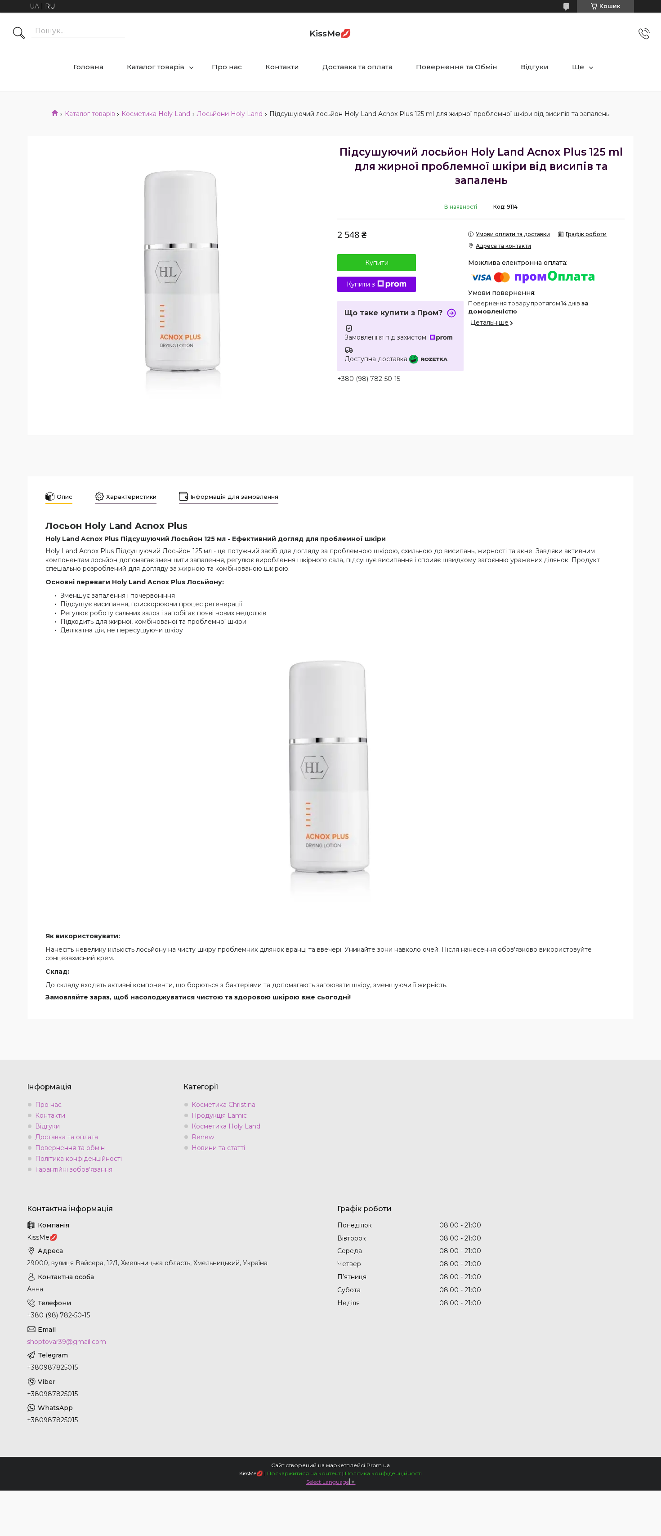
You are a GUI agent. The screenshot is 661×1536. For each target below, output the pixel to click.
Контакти (282, 67)
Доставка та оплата (357, 67)
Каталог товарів (155, 67)
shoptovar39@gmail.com (66, 1342)
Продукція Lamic (219, 1115)
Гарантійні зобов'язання (73, 1169)
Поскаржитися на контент (304, 1473)
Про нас (227, 67)
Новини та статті (218, 1148)
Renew (203, 1137)
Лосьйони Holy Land (230, 114)
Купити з (361, 284)
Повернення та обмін (70, 1148)
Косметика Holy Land (155, 114)
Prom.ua (378, 1465)
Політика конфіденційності (78, 1159)
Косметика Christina (223, 1105)
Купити (377, 263)
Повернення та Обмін (456, 67)
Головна (88, 67)
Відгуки (535, 67)
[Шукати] (19, 33)
